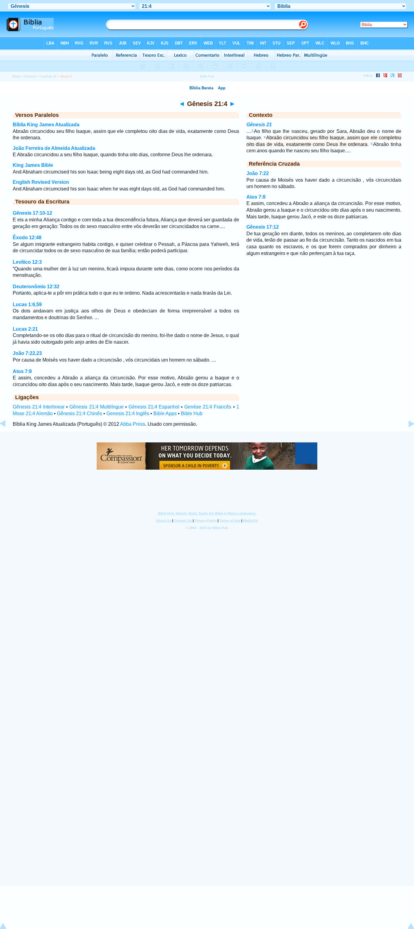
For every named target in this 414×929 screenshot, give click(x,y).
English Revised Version (41, 182)
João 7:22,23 (27, 353)
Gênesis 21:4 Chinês (79, 413)
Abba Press (132, 424)
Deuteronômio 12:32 (36, 286)
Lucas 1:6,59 (27, 304)
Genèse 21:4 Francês (207, 406)
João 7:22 (257, 173)
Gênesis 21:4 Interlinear (39, 406)
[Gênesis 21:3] (7, 437)
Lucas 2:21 (25, 329)
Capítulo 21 (48, 76)
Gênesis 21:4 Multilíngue (96, 406)
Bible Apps (165, 413)
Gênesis (30, 76)
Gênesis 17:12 (262, 227)
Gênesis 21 (259, 124)
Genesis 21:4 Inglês (127, 413)
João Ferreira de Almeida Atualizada (54, 148)
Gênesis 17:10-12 (32, 213)
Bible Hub (191, 413)
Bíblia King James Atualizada (46, 124)
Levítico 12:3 (27, 262)
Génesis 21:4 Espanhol (154, 406)
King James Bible (33, 165)
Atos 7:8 (22, 371)
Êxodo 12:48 (27, 237)
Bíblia (16, 76)
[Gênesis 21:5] (406, 437)
